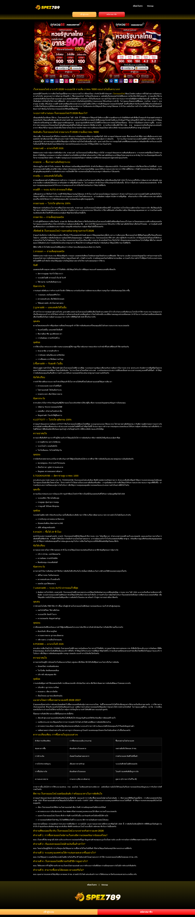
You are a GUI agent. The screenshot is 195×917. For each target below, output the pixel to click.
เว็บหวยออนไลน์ (119, 94)
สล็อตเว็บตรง (138, 6)
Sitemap (150, 6)
